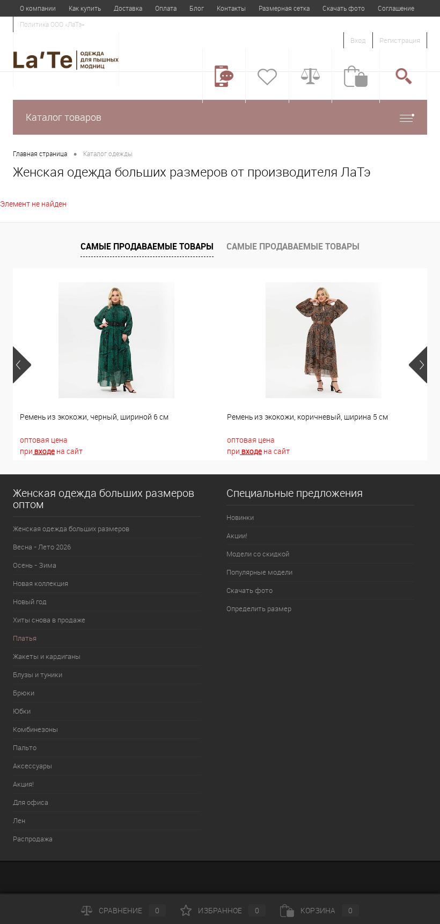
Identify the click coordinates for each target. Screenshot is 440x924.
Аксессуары (32, 766)
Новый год (30, 601)
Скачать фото (343, 8)
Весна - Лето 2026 (42, 547)
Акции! (236, 535)
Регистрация (399, 40)
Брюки (23, 693)
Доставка (128, 8)
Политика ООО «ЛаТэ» (52, 24)
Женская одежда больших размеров (71, 528)
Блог (196, 8)
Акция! (23, 784)
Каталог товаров (63, 117)
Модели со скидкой (257, 554)
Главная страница (40, 153)
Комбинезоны (35, 729)
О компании (38, 8)
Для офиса (30, 802)
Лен (19, 820)
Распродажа (33, 839)
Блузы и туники (37, 674)
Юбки (22, 711)
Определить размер (258, 608)
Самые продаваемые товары (147, 246)
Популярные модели (259, 572)
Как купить (85, 8)
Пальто (24, 747)
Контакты (231, 8)
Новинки (240, 517)
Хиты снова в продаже (49, 620)
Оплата (166, 8)
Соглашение (396, 8)
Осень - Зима (34, 565)
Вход (358, 40)
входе (44, 451)
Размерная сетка (284, 8)
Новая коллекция (40, 583)
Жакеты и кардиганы (46, 656)
